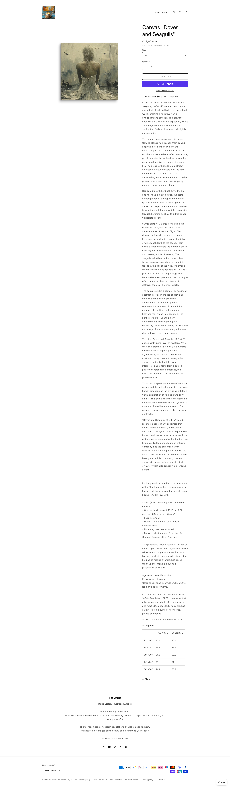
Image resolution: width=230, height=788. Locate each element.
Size (144, 50)
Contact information (114, 780)
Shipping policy (147, 780)
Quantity (145, 62)
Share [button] (147, 679)
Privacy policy (84, 780)
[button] (174, 12)
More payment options (165, 90)
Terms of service (131, 780)
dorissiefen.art (54, 780)
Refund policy (98, 780)
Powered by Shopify (69, 780)
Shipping (146, 45)
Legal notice (160, 780)
